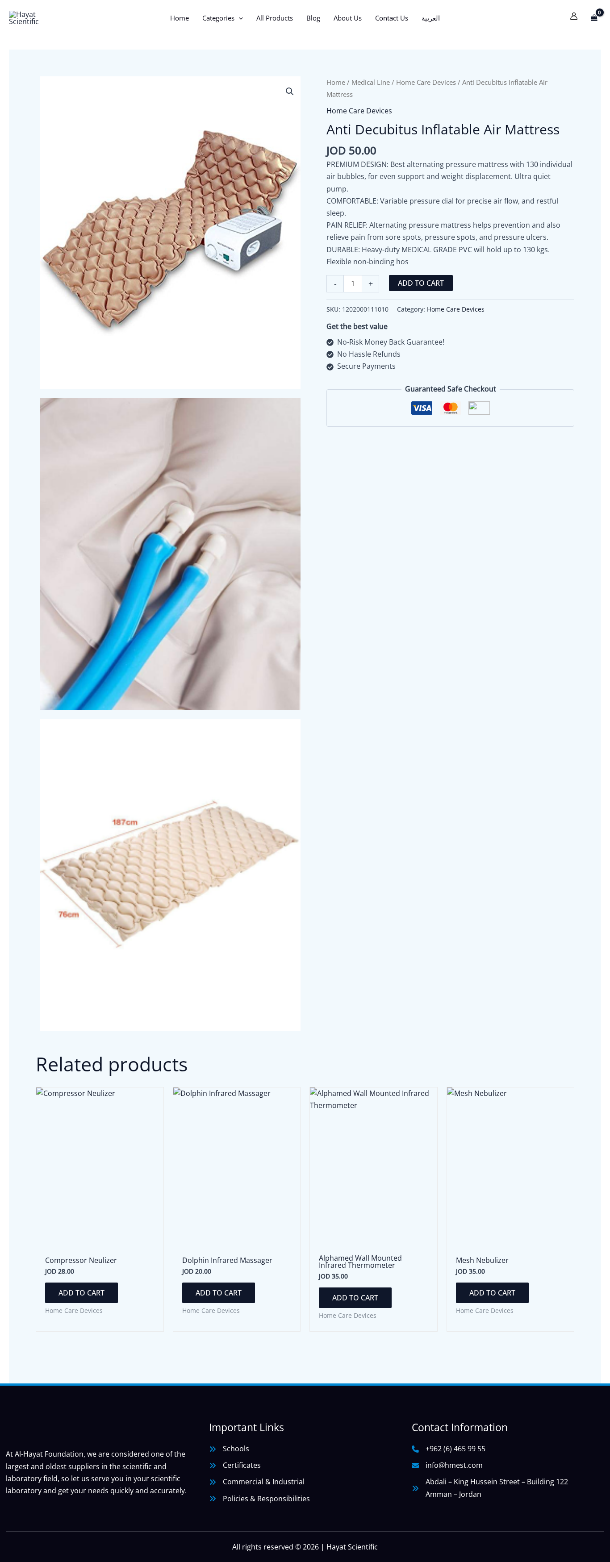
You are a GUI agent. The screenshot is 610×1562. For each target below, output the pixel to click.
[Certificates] (235, 1465)
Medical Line (370, 82)
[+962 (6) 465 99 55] (448, 1449)
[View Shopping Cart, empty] (594, 18)
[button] (238, 18)
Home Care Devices (426, 82)
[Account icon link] (574, 16)
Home (335, 82)
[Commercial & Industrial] (257, 1482)
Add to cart (421, 283)
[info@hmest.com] (447, 1465)
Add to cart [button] (81, 1293)
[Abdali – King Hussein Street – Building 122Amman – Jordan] (490, 1488)
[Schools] (229, 1449)
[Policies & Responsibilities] (259, 1499)
